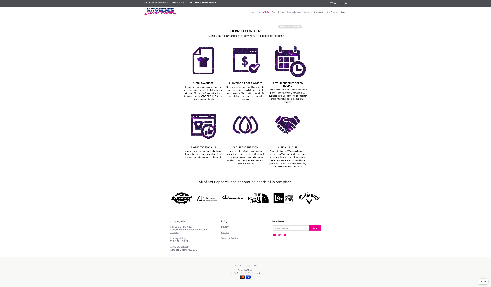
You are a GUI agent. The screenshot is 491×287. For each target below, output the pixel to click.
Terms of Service (229, 238)
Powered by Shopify (245, 270)
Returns (225, 232)
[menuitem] (327, 3)
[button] (335, 3)
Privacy (224, 226)
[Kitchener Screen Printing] (160, 12)
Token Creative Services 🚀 (250, 273)
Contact (174, 232)
